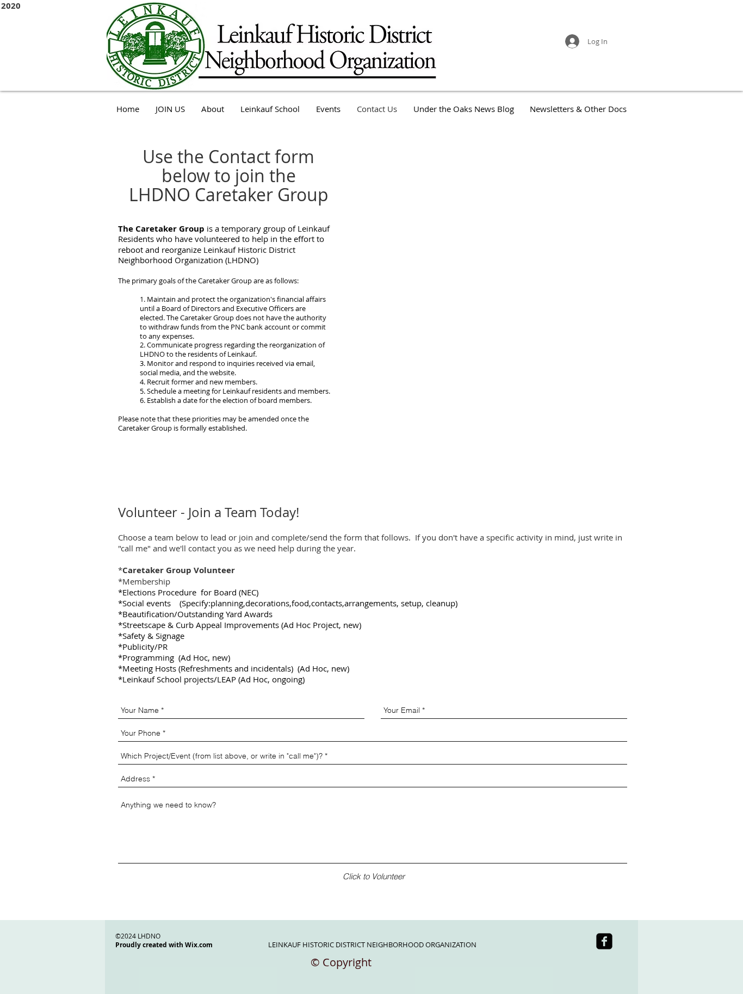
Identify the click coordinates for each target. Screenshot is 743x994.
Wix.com (199, 944)
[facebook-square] (604, 941)
